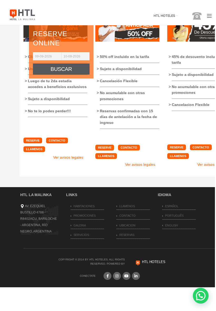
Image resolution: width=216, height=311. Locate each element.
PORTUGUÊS (174, 215)
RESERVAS (126, 234)
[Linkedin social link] (136, 276)
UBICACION (127, 225)
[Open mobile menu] (209, 16)
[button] (201, 296)
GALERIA (79, 225)
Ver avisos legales (68, 157)
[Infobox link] (192, 16)
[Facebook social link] (107, 276)
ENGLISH (171, 225)
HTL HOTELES (153, 262)
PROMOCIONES (84, 215)
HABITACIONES (84, 206)
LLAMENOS (34, 149)
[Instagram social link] (117, 276)
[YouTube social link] (126, 276)
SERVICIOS (81, 234)
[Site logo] (22, 15)
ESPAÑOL (171, 206)
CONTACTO (57, 140)
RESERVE (33, 140)
